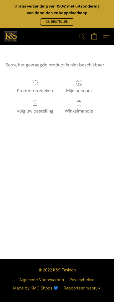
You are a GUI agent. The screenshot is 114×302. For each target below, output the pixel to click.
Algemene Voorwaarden (41, 279)
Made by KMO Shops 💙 (35, 288)
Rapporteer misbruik (82, 288)
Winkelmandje (79, 111)
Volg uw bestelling (35, 111)
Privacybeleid (82, 279)
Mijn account (79, 91)
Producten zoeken (35, 91)
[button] (57, 22)
